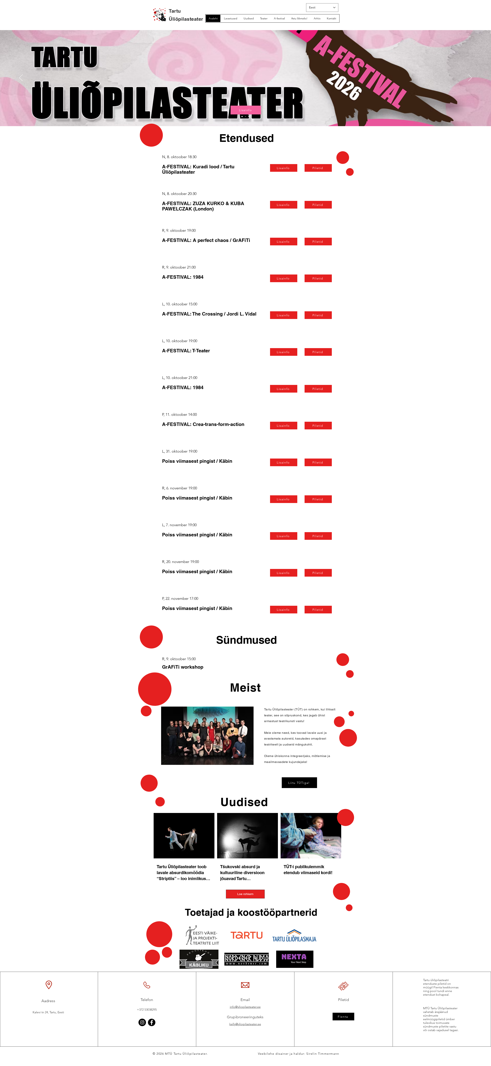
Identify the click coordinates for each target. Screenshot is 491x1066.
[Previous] (21, 78)
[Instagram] (142, 1022)
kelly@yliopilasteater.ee (245, 1024)
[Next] (470, 78)
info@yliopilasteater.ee (245, 1007)
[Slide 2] (245, 116)
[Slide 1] (242, 116)
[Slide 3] (249, 116)
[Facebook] (151, 1022)
